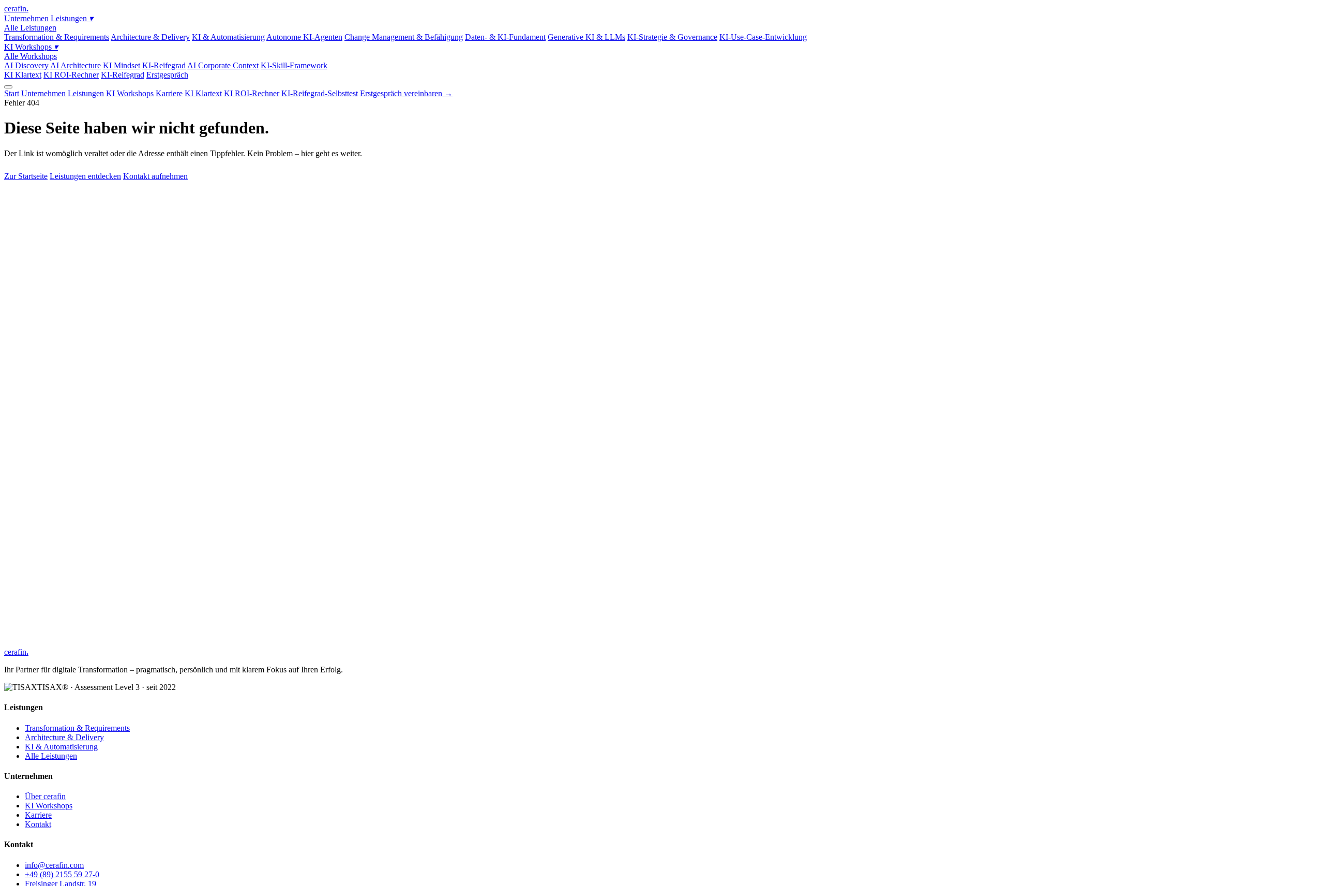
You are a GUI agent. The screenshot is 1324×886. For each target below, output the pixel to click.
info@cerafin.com (54, 865)
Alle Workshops (30, 56)
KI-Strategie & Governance (672, 37)
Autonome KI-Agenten (304, 37)
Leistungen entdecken (85, 176)
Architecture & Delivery (150, 37)
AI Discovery (26, 65)
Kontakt (38, 824)
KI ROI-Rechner (71, 74)
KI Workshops (31, 46)
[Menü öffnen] (8, 86)
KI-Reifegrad (164, 65)
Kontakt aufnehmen (155, 176)
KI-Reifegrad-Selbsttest (319, 93)
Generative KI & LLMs (586, 37)
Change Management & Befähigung (403, 37)
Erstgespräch (167, 74)
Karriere (169, 93)
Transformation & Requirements (56, 37)
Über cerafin (45, 796)
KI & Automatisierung (228, 37)
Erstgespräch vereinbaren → (406, 93)
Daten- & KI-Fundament (505, 37)
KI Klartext (22, 74)
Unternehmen (26, 18)
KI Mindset (121, 65)
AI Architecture (75, 65)
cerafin (16, 8)
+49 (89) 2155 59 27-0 (62, 874)
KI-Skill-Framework (294, 65)
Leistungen (72, 18)
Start (11, 93)
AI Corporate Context (223, 65)
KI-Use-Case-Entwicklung (763, 37)
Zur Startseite (26, 176)
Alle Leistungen (30, 27)
